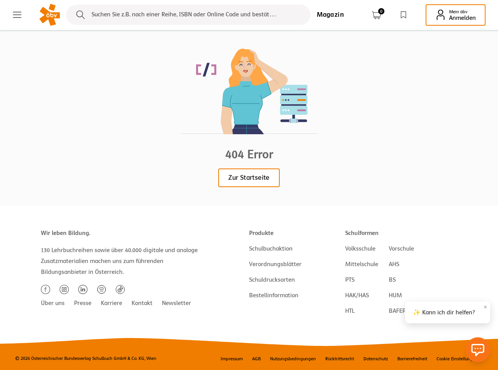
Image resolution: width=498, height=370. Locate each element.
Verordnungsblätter (275, 264)
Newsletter (176, 303)
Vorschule (401, 248)
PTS (349, 279)
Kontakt (142, 303)
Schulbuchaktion (271, 248)
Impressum (232, 358)
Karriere (111, 303)
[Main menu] (17, 14)
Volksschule (360, 248)
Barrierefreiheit (412, 358)
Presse (82, 303)
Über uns (53, 303)
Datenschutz (375, 358)
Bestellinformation (273, 295)
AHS (394, 264)
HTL (349, 310)
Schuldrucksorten (272, 279)
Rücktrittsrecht (339, 358)
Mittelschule (361, 264)
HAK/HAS (357, 295)
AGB (256, 358)
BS (392, 279)
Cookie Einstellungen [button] (457, 358)
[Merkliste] (403, 14)
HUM (395, 295)
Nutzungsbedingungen (293, 358)
